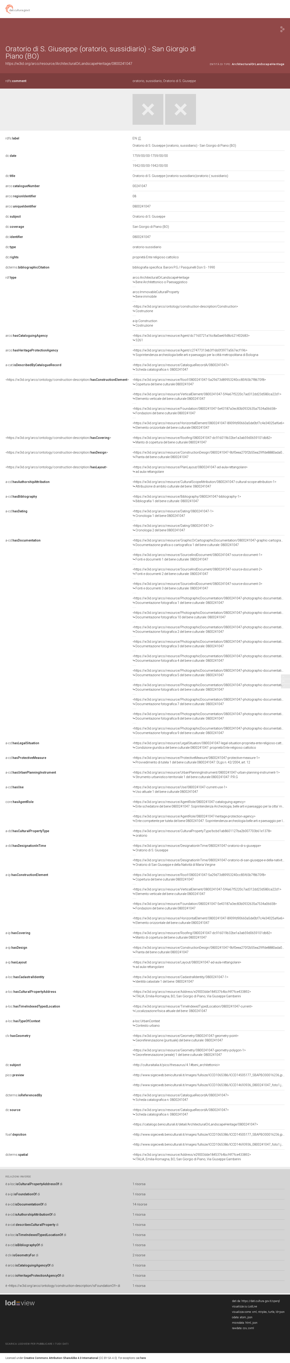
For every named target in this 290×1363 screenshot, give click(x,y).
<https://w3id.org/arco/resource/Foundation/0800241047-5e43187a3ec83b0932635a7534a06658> (205, 411)
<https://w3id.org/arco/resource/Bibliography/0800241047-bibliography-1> (187, 499)
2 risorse (139, 1255)
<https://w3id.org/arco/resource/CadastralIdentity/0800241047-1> (180, 979)
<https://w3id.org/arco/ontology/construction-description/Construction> (185, 309)
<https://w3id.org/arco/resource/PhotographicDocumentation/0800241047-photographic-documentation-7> (211, 702)
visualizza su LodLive (244, 1306)
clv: (17, 1036)
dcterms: (27, 267)
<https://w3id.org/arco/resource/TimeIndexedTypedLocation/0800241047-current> (193, 1009)
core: (19, 802)
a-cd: (27, 482)
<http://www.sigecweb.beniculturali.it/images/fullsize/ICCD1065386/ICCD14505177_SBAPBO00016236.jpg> (209, 1075)
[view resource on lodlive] (282, 29)
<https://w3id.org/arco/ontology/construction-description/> (67, 379)
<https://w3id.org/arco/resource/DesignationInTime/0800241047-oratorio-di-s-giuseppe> (197, 848)
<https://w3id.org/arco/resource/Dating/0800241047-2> (173, 528)
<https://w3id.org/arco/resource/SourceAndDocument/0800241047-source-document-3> (197, 586)
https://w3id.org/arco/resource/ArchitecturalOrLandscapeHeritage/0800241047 (68, 63)
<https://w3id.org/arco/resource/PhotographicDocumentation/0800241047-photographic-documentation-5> (211, 673)
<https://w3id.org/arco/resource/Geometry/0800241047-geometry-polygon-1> (189, 1052)
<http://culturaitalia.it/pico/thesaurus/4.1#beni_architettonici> (176, 1065)
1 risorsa (139, 1184)
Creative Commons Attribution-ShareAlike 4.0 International (61, 1358)
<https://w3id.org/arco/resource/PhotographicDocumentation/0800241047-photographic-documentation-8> (211, 716)
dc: (10, 156)
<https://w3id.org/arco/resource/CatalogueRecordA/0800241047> (181, 367)
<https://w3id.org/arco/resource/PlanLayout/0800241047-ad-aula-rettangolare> (190, 469)
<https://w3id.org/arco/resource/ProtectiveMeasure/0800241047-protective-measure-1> (196, 760)
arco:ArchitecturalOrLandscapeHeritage (161, 280)
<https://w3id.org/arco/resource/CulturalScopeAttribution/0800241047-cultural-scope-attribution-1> (204, 484)
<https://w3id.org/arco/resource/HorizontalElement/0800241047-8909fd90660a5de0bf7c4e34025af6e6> (208, 425)
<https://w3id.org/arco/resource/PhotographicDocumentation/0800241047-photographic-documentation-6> (211, 687)
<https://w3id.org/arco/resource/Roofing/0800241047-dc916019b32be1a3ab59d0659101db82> (202, 440)
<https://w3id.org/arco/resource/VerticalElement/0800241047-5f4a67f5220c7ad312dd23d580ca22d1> (207, 396)
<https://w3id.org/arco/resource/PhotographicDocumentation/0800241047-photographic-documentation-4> (211, 658)
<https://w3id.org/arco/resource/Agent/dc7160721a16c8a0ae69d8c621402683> (191, 338)
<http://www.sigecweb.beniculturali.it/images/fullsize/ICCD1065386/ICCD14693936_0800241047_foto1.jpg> (210, 1085)
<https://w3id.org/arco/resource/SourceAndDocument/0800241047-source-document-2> (197, 571)
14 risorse (140, 1204)
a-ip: (26, 875)
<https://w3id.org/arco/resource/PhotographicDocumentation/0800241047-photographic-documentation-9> (211, 731)
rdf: (10, 277)
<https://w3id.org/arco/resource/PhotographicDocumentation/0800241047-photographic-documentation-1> (211, 600)
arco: (22, 186)
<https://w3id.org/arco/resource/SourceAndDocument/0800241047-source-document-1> (197, 557)
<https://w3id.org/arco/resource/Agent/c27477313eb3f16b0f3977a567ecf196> (195, 352)
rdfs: (15, 81)
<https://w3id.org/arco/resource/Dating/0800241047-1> (173, 513)
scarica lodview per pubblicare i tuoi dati (36, 1343)
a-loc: (24, 977)
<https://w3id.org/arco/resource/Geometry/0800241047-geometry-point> (186, 1038)
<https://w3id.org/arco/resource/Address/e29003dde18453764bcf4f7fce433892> (192, 994)
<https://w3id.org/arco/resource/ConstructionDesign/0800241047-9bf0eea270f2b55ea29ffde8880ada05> (209, 455)
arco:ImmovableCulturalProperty (156, 294)
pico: (14, 1075)
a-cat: (33, 365)
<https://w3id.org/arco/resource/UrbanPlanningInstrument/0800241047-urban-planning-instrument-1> (206, 775)
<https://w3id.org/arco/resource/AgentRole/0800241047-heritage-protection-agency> (209, 819)
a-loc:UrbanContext (146, 1023)
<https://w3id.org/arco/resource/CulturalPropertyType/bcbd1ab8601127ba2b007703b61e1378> (202, 833)
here (143, 1358)
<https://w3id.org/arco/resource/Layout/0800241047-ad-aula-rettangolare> (187, 964)
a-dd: (27, 831)
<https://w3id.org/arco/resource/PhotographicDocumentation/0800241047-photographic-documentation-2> (211, 629)
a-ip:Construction (145, 323)
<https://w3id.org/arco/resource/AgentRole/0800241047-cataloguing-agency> (209, 804)
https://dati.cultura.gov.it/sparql (261, 1301)
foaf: (15, 1134)
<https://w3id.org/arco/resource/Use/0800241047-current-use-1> (180, 789)
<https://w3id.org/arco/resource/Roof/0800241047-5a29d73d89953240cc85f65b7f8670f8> (199, 382)
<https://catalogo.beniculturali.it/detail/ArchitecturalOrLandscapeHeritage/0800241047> (195, 1124)
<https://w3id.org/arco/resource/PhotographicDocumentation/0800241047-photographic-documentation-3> (211, 644)
